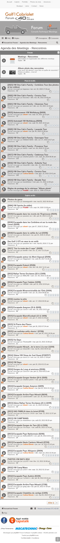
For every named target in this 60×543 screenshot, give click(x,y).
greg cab (26, 486)
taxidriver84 (27, 396)
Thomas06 (27, 342)
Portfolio (25, 2)
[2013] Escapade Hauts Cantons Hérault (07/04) (28, 442)
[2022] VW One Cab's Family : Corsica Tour (27, 95)
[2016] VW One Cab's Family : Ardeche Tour (27, 163)
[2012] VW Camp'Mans (18, 467)
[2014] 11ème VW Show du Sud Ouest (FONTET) (29, 355)
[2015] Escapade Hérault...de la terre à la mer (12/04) (31, 347)
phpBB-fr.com (33, 535)
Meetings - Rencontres (28, 57)
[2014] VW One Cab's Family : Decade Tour (27, 180)
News (41, 6)
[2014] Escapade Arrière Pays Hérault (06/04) (27, 394)
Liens (27, 6)
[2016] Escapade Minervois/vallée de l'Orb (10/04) (30, 291)
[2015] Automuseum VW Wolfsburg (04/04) (26, 112)
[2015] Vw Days (14, 340)
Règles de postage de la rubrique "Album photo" (30, 188)
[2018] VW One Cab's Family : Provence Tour (28, 146)
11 (48, 168)
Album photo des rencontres (31, 68)
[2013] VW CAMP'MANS (18, 418)
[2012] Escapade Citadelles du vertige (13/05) (28, 493)
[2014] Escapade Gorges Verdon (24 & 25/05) (27, 378)
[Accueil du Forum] (30, 29)
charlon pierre (28, 157)
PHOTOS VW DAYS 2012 (19, 459)
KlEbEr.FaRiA (28, 140)
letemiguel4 (27, 201)
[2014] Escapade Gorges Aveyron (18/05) (26, 386)
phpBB (16, 533)
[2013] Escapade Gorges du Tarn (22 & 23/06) (28, 425)
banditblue (27, 182)
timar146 (26, 165)
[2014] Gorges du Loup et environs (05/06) (26, 369)
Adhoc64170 (27, 436)
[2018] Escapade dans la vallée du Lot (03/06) (28, 233)
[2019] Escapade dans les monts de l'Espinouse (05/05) (32, 214)
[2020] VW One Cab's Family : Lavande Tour (27, 129)
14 (57, 168)
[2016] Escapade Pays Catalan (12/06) (24, 282)
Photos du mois (35, 2)
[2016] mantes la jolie (17, 299)
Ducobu (26, 97)
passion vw (27, 106)
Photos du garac (15, 199)
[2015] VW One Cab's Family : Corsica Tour (27, 171)
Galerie (17, 2)
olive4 (25, 114)
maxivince (27, 420)
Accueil (9, 2)
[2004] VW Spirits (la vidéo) (20, 205)
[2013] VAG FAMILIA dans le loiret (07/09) (26, 411)
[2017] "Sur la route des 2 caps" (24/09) (25, 248)
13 (54, 168)
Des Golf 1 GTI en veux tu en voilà (23, 241)
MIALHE (26, 276)
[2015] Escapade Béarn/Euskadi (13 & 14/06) (27, 316)
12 (51, 168)
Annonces (47, 2)
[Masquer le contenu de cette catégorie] (58, 52)
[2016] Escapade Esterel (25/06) (21, 265)
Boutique (20, 6)
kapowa (26, 89)
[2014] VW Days (14, 362)
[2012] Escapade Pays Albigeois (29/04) (25, 451)
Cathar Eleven (28, 173)
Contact (34, 6)
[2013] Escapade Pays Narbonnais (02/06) (26, 434)
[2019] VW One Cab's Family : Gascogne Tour (28, 138)
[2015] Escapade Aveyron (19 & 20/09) (24, 307)
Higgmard (27, 259)
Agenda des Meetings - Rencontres (23, 48)
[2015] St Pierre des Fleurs (19, 324)
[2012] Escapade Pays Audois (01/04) (24, 476)
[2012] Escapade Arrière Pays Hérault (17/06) (27, 484)
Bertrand (26, 235)
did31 (25, 148)
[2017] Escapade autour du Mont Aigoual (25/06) (29, 257)
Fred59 (25, 190)
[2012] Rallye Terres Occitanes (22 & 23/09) (26, 274)
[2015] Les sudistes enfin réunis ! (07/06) (26, 331)
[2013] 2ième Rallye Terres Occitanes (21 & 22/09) (29, 403)
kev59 (25, 250)
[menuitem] (8, 38)
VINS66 (25, 284)
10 (48, 176)
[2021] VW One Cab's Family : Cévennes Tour (28, 104)
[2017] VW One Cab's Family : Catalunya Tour (28, 155)
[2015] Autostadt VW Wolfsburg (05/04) (25, 121)
